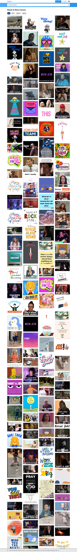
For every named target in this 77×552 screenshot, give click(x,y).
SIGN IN (64, 1)
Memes (24, 13)
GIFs (13, 13)
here (58, 550)
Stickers (18, 13)
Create (58, 1)
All (8, 13)
